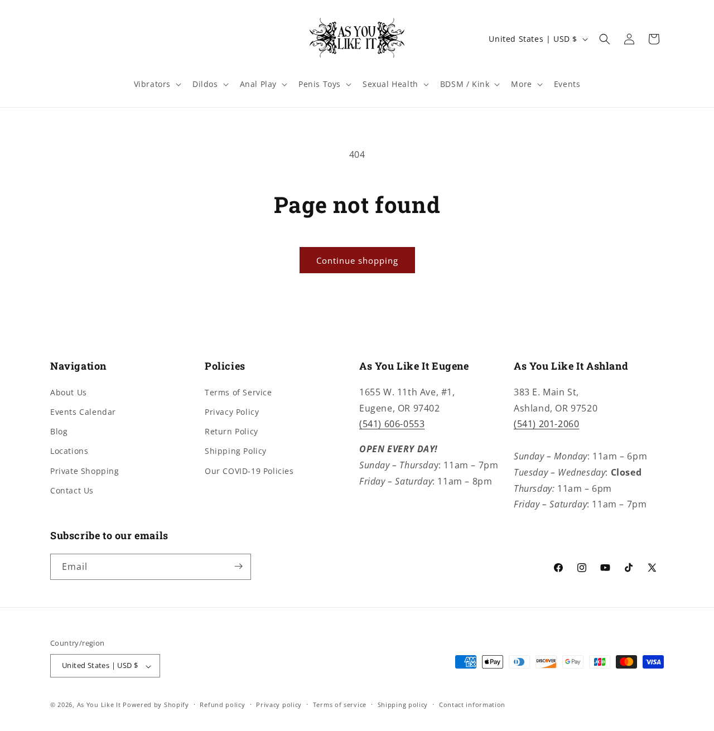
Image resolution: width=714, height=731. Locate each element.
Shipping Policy (236, 451)
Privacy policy (279, 704)
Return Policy (231, 431)
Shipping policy (403, 704)
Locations (69, 451)
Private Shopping (84, 470)
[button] (156, 84)
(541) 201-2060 (546, 424)
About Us (68, 391)
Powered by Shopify (156, 705)
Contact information (472, 704)
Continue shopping (357, 260)
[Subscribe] (238, 566)
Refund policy (222, 704)
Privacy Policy (232, 411)
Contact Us (72, 490)
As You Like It (99, 705)
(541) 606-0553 (391, 424)
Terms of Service (238, 391)
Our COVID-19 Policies (249, 470)
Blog (58, 431)
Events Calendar (83, 411)
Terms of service (339, 704)
